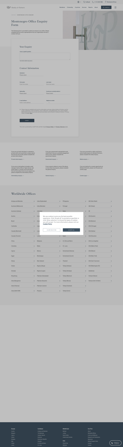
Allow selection (51, 230)
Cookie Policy (47, 224)
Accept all (71, 230)
